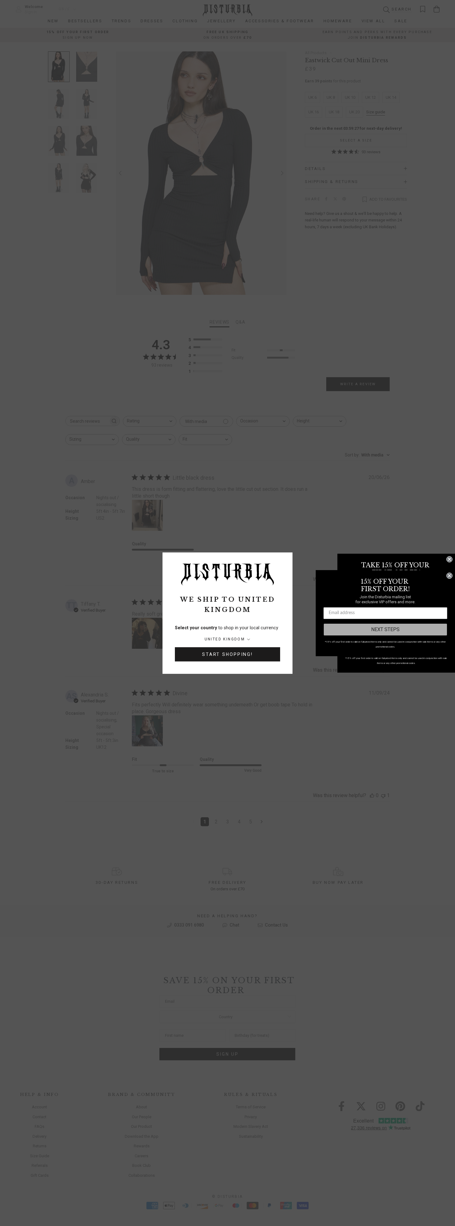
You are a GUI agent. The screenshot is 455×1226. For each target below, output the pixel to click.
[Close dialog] (449, 559)
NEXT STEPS (385, 629)
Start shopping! (227, 654)
